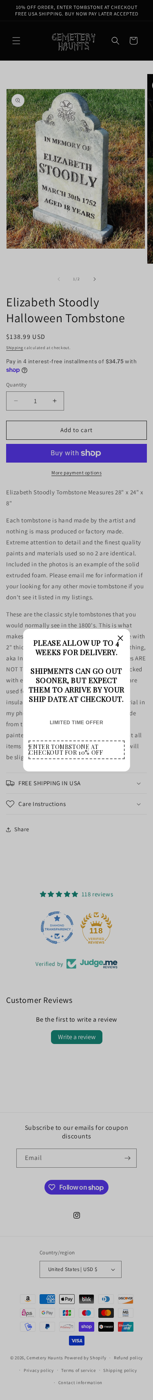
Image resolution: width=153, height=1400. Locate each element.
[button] (76, 749)
